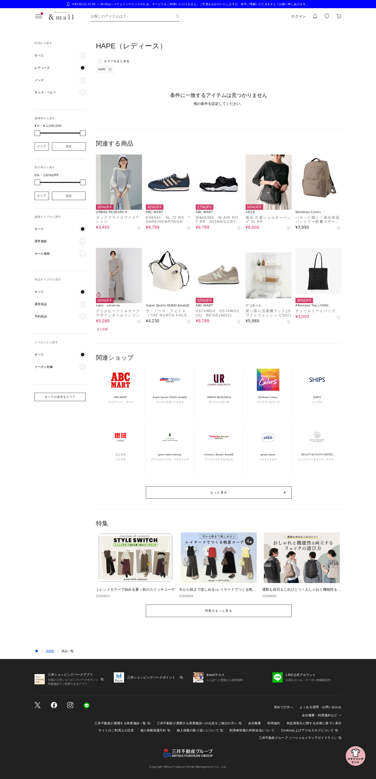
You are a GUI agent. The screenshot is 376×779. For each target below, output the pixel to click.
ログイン (298, 16)
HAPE (50, 651)
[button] (60, 55)
